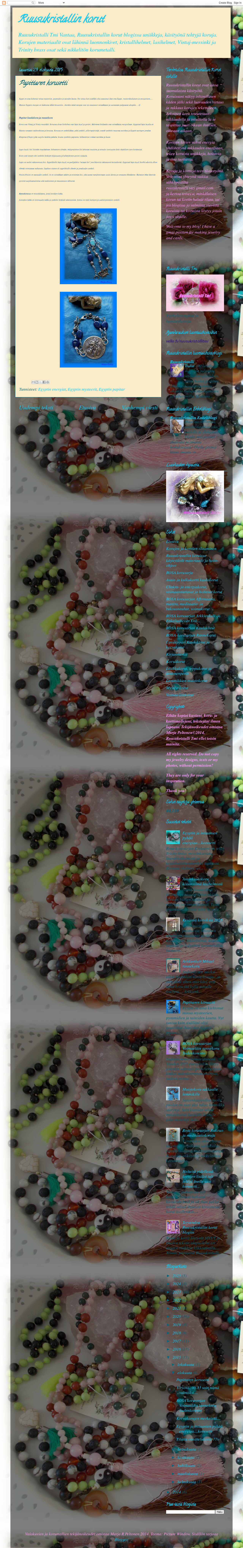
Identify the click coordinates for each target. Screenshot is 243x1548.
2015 (177, 1357)
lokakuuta (186, 1364)
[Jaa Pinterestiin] (48, 382)
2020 (177, 1316)
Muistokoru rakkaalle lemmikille (200, 1091)
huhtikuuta (187, 1465)
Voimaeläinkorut (180, 694)
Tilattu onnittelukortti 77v (197, 1439)
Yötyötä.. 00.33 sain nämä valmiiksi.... (197, 1390)
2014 (177, 1492)
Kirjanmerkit (176, 654)
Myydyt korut (177, 687)
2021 (177, 1308)
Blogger (121, 1539)
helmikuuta (187, 1481)
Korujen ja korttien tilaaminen (191, 548)
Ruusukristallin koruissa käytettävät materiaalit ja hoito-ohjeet (192, 560)
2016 (177, 1349)
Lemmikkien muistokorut (186, 680)
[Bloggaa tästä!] (37, 382)
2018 (177, 1332)
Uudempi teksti (36, 407)
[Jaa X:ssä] (40, 382)
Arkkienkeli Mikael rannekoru (198, 963)
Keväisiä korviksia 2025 (202, 920)
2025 (177, 1275)
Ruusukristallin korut (61, 20)
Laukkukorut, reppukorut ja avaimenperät (188, 671)
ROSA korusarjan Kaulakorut (190, 627)
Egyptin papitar (112, 389)
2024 (177, 1283)
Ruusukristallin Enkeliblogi (193, 417)
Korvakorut (175, 661)
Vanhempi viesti (140, 407)
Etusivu (87, 407)
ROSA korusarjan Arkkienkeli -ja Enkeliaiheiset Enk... (193, 618)
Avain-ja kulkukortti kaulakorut (192, 579)
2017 (177, 1341)
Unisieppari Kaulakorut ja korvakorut (188, 644)
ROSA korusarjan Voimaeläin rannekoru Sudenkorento (200, 1048)
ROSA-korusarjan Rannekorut (191, 635)
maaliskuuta (188, 1473)
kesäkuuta (186, 1457)
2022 (177, 1300)
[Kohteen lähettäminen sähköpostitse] (33, 382)
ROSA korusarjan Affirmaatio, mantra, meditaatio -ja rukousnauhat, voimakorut (191, 603)
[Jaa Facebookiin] (44, 382)
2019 (177, 1324)
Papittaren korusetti (198, 1002)
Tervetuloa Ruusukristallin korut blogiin (199, 1227)
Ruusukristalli (182, 362)
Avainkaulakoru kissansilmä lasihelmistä (202, 881)
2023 (177, 1292)
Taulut (190, 365)
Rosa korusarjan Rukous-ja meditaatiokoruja (203, 1132)
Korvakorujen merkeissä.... (198, 1418)
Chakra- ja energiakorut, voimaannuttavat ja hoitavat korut (194, 589)
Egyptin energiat (52, 389)
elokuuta (185, 1372)
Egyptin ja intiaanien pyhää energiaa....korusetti (199, 1428)
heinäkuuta (187, 1449)
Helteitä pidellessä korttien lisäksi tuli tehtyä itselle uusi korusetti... (197, 1179)
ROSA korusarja (179, 572)
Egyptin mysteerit (82, 389)
